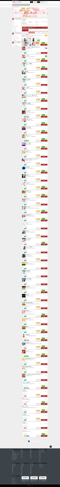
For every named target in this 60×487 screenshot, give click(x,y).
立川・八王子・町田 (14, 459)
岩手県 (12, 471)
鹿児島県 (31, 472)
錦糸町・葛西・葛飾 (14, 458)
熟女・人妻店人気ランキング (42, 464)
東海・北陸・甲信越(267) (44, 21)
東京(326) (24, 21)
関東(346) (30, 21)
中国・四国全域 (22, 465)
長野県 (39, 458)
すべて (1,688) (15, 35)
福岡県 (30, 466)
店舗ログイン (13, 478)
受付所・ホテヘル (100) (16, 38)
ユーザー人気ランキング (16, 45)
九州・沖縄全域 (31, 465)
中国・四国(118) (30, 22)
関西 (13, 24)
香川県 (21, 471)
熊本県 (30, 467)
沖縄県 (30, 473)
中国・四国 (14, 29)
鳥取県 (21, 468)
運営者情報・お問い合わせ (14, 483)
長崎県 (30, 469)
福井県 (39, 461)
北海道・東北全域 (13, 465)
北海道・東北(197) (25, 22)
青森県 (12, 468)
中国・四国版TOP (22, 464)
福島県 (12, 472)
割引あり (38, 41)
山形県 (12, 470)
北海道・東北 (14, 27)
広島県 (21, 466)
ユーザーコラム (40, 466)
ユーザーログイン (13, 477)
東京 (13, 21)
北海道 (12, 467)
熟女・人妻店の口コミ (41, 465)
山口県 (21, 470)
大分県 (30, 470)
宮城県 (12, 466)
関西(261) (36, 21)
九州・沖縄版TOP (31, 464)
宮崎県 (30, 471)
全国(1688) (24, 20)
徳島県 (21, 472)
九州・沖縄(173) (37, 22)
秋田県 (12, 469)
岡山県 (21, 467)
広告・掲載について (14, 479)
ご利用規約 (13, 481)
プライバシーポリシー (14, 482)
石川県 (39, 459)
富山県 (39, 460)
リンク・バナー (13, 480)
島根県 (21, 469)
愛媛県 (21, 473)
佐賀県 (30, 468)
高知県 (21, 474)
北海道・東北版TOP (14, 464)
